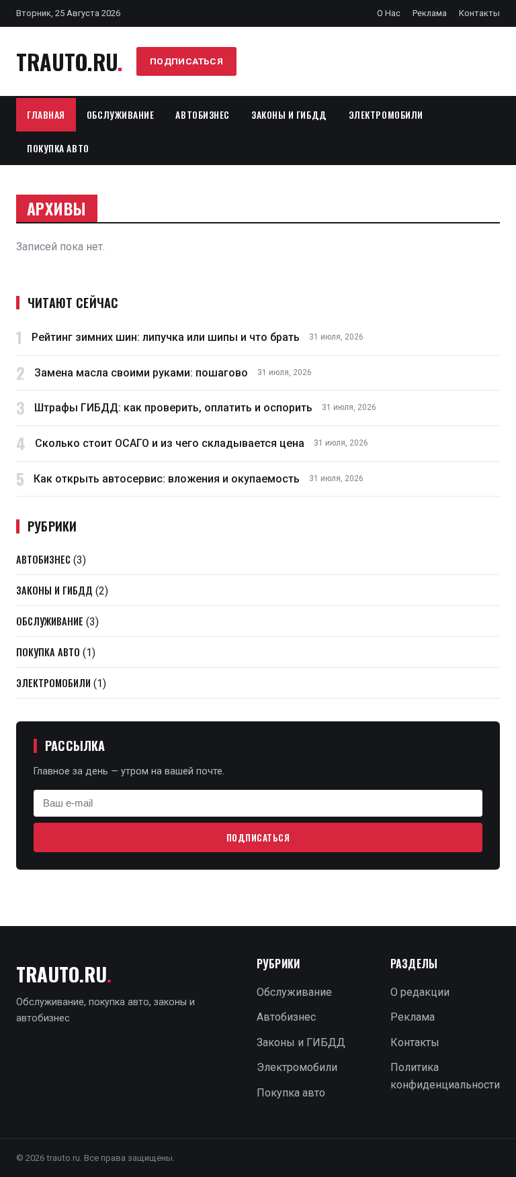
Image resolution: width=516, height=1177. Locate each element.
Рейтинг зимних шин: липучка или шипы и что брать (166, 337)
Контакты (479, 13)
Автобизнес (202, 114)
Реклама (430, 13)
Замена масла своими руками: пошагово (141, 372)
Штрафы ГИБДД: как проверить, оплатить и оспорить (173, 407)
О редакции (419, 992)
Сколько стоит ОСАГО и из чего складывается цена (169, 443)
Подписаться (187, 61)
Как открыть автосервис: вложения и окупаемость (167, 478)
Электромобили (386, 114)
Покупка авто (58, 148)
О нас (388, 13)
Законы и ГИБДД (289, 114)
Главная (46, 114)
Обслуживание (121, 114)
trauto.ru (69, 61)
